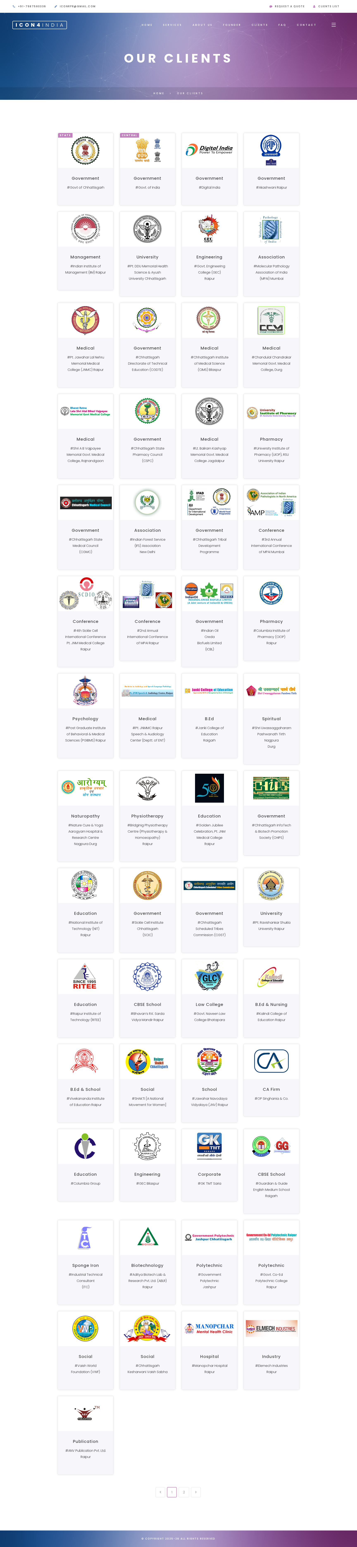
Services (172, 25)
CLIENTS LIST (328, 6)
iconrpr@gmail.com (78, 6)
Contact (307, 25)
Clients (260, 25)
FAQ (282, 25)
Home (147, 25)
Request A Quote (290, 6)
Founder (232, 25)
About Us (203, 25)
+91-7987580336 (32, 6)
